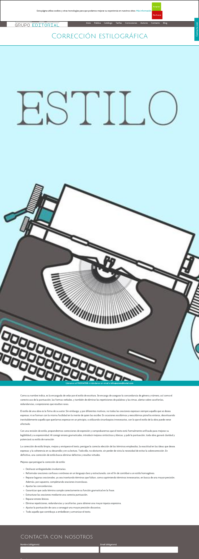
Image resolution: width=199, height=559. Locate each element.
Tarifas (119, 23)
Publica (97, 23)
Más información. (144, 10)
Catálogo (108, 23)
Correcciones (131, 23)
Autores (144, 23)
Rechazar (157, 15)
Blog (165, 23)
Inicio (88, 23)
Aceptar (156, 6)
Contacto (155, 23)
